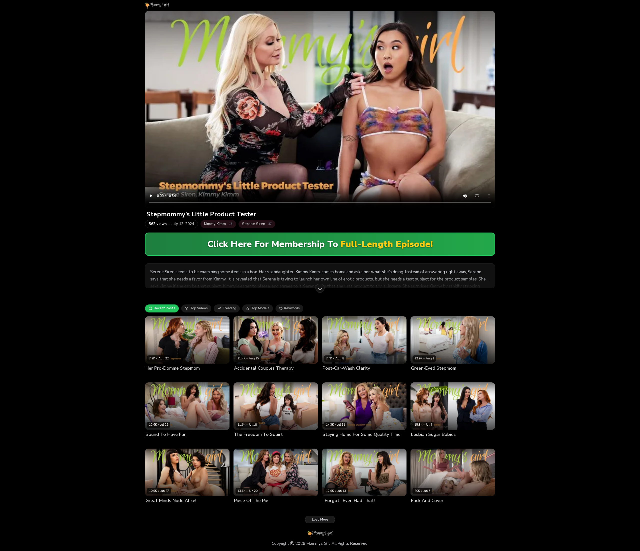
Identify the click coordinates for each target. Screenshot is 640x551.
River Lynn (282, 509)
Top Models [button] (260, 308)
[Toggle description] (320, 288)
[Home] (157, 5)
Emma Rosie (332, 376)
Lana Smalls (266, 443)
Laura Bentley (157, 443)
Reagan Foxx (463, 443)
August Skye (244, 443)
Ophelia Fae (442, 443)
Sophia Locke (177, 376)
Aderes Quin (421, 376)
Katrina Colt (353, 376)
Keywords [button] (292, 308)
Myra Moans (178, 443)
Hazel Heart (184, 509)
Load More (320, 519)
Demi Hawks (156, 376)
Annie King (263, 509)
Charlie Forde (421, 509)
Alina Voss (441, 376)
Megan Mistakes (274, 376)
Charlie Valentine (159, 509)
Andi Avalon (244, 509)
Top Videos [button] (199, 308)
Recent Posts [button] (164, 308)
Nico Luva (198, 443)
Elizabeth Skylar (247, 376)
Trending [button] (229, 308)
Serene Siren (299, 376)
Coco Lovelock (445, 509)
